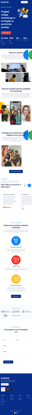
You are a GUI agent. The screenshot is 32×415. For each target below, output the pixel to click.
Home (2, 398)
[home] (4, 2)
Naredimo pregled (6, 32)
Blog (1, 402)
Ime (3, 339)
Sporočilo (4, 351)
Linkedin (20, 398)
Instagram (20, 399)
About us (2, 399)
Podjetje (4, 345)
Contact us (2, 404)
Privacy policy (29, 398)
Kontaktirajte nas (24, 2)
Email (17, 339)
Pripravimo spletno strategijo (16, 171)
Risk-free (11, 398)
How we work (3, 401)
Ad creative (12, 399)
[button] (30, 2)
